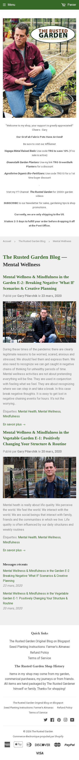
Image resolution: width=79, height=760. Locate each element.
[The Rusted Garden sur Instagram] (65, 720)
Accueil (7, 241)
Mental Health (27, 411)
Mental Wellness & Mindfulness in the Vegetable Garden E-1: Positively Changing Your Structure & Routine (36, 438)
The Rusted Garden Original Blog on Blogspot (39, 641)
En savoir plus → (14, 424)
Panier (71, 5)
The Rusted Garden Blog (32, 241)
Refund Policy (39, 652)
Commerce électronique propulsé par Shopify (38, 736)
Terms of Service (39, 658)
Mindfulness (11, 416)
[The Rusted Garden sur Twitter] (46, 720)
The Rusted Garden (42, 731)
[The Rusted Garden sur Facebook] (52, 720)
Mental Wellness (49, 411)
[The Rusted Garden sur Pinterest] (59, 720)
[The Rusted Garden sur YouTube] (72, 720)
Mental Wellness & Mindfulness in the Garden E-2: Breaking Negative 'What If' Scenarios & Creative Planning (39, 283)
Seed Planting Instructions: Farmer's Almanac (39, 647)
